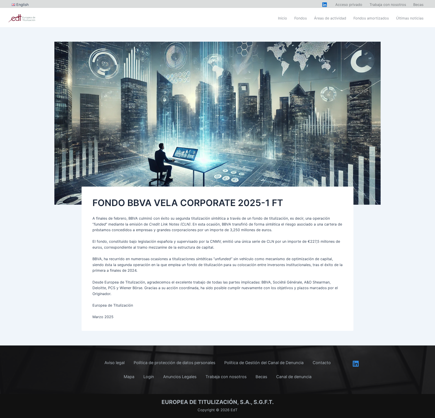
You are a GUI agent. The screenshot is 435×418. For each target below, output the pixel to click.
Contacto (322, 362)
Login (148, 376)
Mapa (129, 376)
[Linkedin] (355, 363)
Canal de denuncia (294, 376)
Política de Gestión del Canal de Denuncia (264, 362)
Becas (261, 376)
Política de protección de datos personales (174, 362)
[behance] (324, 4)
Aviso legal (114, 362)
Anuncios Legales (179, 376)
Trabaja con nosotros (225, 376)
